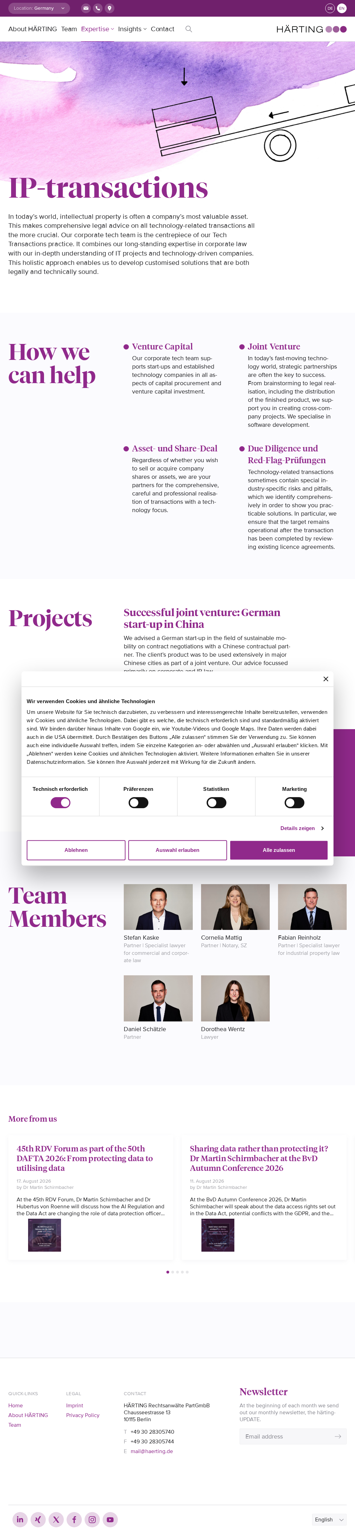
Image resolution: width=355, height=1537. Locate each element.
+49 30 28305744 (152, 1441)
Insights (129, 29)
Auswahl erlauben (177, 850)
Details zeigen (297, 828)
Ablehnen (76, 850)
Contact (162, 29)
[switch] (138, 802)
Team (69, 29)
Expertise (95, 29)
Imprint (74, 1405)
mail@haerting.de (152, 1451)
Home (15, 1405)
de (330, 8)
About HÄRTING (32, 29)
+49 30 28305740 (152, 1431)
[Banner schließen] (325, 678)
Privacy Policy (82, 1415)
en (342, 8)
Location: (23, 8)
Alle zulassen (279, 850)
